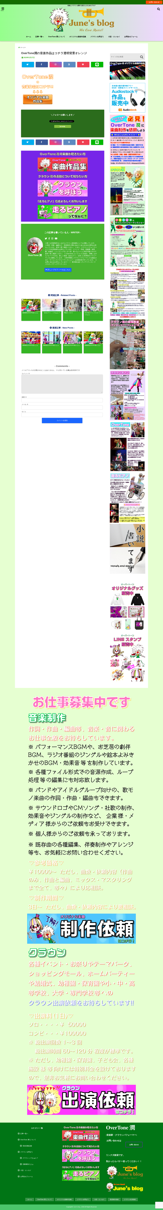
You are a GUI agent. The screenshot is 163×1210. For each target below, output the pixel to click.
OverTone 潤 (35, 255)
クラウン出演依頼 (130, 1199)
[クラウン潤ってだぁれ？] (127, 191)
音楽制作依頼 (114, 1199)
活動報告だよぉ (28, 1164)
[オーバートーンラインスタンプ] (127, 658)
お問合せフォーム (131, 37)
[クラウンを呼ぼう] (62, 188)
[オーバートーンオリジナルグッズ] (127, 607)
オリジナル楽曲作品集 (77, 37)
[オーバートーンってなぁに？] (127, 447)
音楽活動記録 (27, 1146)
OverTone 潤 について (56, 37)
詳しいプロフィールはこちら (59, 270)
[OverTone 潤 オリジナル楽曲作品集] (62, 164)
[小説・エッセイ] (127, 549)
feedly (63, 126)
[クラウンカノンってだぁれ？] (127, 396)
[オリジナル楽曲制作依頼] (81, 929)
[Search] (141, 57)
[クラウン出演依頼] (81, 1100)
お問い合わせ (154, 2)
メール (25, 404)
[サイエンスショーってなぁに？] (127, 242)
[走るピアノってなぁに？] (62, 212)
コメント (26, 373)
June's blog (76, 1207)
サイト (24, 412)
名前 (24, 397)
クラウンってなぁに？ (30, 1158)
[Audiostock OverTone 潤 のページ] (127, 98)
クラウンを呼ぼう (97, 37)
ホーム (28, 37)
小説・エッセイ (114, 37)
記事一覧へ (39, 37)
